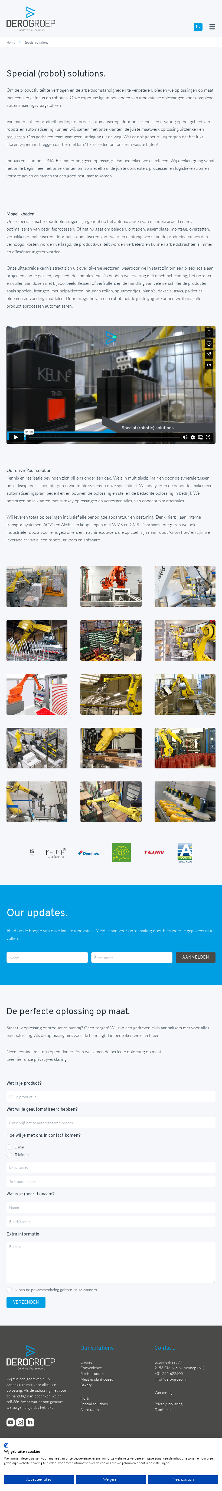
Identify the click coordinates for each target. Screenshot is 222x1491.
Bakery (86, 1384)
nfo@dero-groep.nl (171, 1379)
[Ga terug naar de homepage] (30, 19)
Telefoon (22, 1154)
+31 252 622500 (169, 1373)
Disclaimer (163, 1409)
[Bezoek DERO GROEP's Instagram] (20, 1422)
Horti (84, 1398)
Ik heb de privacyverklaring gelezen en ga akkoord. (56, 1289)
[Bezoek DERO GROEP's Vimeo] (10, 1422)
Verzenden (26, 1302)
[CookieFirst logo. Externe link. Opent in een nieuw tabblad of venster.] (6, 1445)
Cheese (86, 1362)
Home (10, 42)
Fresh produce (92, 1373)
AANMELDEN (195, 957)
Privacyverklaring (168, 1403)
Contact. (165, 1348)
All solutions (90, 1409)
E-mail (20, 1147)
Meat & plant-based (96, 1379)
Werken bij (163, 1392)
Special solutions (94, 1403)
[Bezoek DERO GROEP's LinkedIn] (30, 1422)
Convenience (91, 1367)
